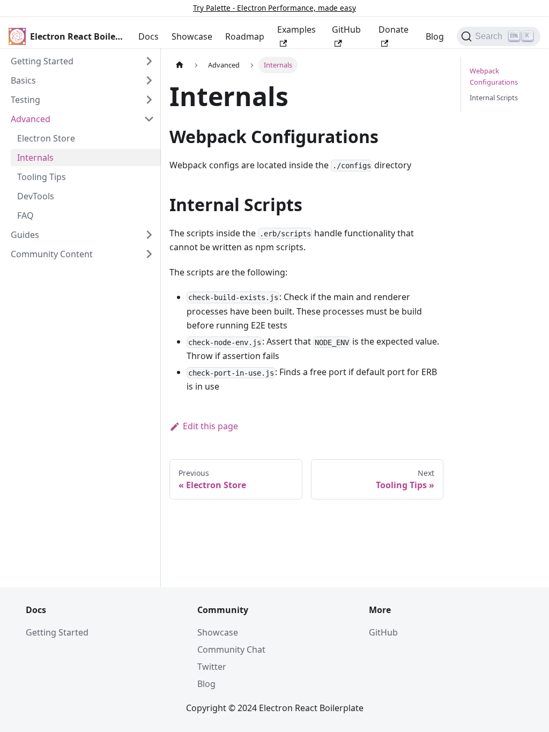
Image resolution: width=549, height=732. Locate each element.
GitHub (346, 29)
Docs (148, 36)
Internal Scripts (494, 97)
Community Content (52, 254)
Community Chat (231, 649)
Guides (25, 235)
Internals (35, 157)
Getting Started (42, 61)
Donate (394, 29)
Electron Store (46, 138)
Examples (296, 29)
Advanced (30, 119)
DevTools (35, 196)
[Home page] (179, 65)
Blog (435, 36)
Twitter (211, 667)
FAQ (25, 215)
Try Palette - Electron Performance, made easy (274, 8)
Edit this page (210, 426)
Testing (25, 100)
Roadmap (244, 36)
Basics (23, 80)
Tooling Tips (41, 177)
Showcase (192, 36)
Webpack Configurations (494, 76)
